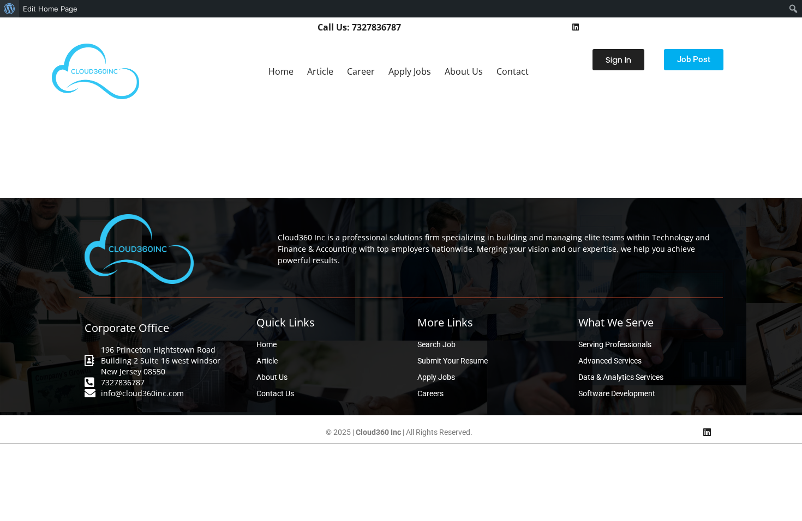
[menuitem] (9, 8)
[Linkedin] (575, 27)
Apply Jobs (409, 71)
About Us (464, 71)
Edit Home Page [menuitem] (50, 8)
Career (361, 71)
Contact (512, 71)
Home (281, 71)
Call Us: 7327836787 (359, 27)
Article (320, 71)
